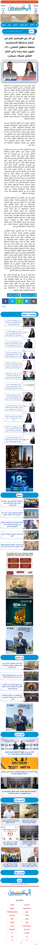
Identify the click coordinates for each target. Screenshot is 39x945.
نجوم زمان (12, 915)
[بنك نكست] (19, 480)
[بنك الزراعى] (19, 612)
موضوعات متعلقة (29, 314)
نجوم (9, 25)
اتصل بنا (26, 933)
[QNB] (19, 640)
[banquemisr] (19, 563)
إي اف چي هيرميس (27, 295)
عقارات (27, 915)
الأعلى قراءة (19, 800)
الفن (26, 922)
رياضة (26, 919)
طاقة (12, 919)
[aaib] (19, 18)
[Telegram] (26, 301)
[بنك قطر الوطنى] (19, 717)
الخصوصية (12, 929)
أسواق (15, 25)
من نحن (12, 926)
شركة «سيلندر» (13, 295)
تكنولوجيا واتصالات (12, 912)
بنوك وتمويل (24, 25)
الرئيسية (26, 905)
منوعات (12, 922)
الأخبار (32, 25)
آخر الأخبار (20, 657)
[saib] (19, 456)
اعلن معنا (26, 929)
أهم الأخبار (19, 734)
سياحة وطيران (27, 926)
